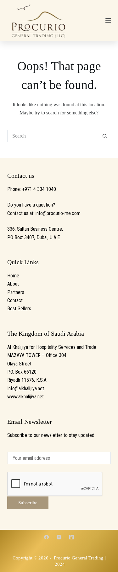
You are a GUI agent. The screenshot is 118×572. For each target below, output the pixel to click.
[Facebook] (46, 537)
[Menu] (108, 20)
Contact (15, 300)
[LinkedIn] (71, 537)
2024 (60, 564)
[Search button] (104, 136)
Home (13, 276)
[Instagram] (59, 537)
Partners (15, 292)
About (13, 284)
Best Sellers (19, 309)
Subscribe (27, 502)
